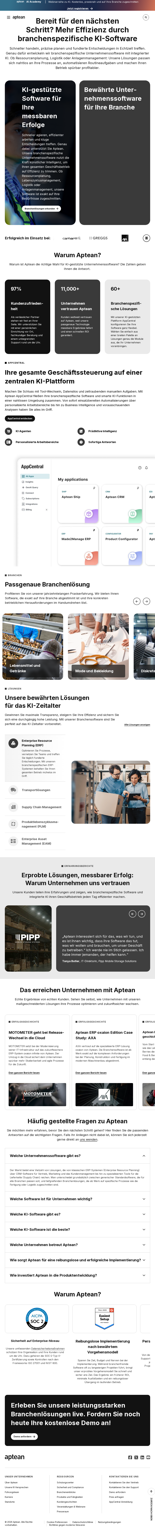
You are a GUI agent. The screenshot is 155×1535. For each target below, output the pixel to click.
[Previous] (136, 601)
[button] (32, 646)
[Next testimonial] (141, 913)
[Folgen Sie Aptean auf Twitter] (136, 1457)
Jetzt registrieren (78, 8)
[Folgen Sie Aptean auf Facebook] (130, 1457)
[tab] (35, 758)
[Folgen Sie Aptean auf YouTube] (148, 1457)
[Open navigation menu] (8, 17)
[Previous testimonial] (132, 913)
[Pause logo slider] (146, 238)
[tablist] (35, 792)
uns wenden (88, 1139)
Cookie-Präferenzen (57, 1522)
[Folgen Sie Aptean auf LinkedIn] (142, 1457)
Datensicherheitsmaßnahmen (48, 1348)
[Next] (146, 601)
